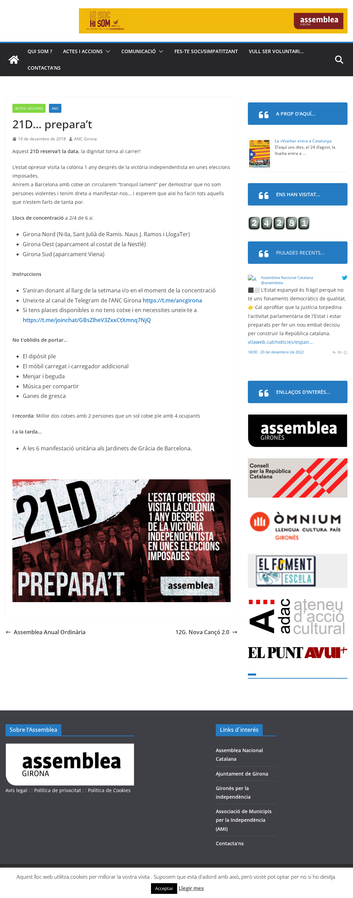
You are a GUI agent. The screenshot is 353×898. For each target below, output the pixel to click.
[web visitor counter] (279, 221)
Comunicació (138, 51)
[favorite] (345, 352)
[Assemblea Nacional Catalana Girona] (14, 59)
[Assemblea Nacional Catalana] (253, 279)
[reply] (334, 352)
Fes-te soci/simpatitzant (206, 51)
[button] (106, 51)
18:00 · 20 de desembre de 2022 (276, 352)
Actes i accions (83, 51)
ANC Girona (85, 139)
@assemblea (272, 282)
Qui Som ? (40, 51)
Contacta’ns (44, 67)
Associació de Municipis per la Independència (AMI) (244, 820)
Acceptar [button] (164, 888)
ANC (55, 108)
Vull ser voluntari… (276, 51)
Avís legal (16, 790)
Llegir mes (191, 888)
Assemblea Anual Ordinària (49, 632)
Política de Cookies (109, 790)
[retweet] (339, 352)
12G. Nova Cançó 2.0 (202, 632)
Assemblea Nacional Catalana (287, 277)
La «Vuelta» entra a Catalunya (303, 141)
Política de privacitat (57, 790)
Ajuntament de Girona (242, 773)
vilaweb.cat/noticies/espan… (280, 342)
